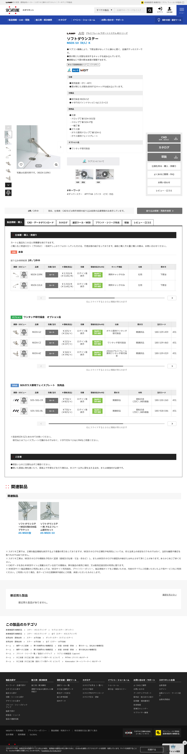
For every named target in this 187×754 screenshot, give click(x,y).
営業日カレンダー (141, 708)
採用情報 (21, 734)
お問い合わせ (164, 182)
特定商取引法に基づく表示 (86, 730)
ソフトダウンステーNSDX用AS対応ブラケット (27, 527)
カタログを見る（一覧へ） (93, 685)
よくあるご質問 (140, 685)
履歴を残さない (169, 594)
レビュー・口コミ (164, 190)
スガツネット (28, 10)
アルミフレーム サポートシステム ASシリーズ (107, 33)
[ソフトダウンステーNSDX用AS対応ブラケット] (27, 511)
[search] (150, 10)
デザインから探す (13, 701)
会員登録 (162, 685)
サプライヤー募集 (141, 712)
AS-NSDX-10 (47, 533)
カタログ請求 (88, 689)
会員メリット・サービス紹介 (170, 694)
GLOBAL (33, 734)
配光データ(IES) (63, 693)
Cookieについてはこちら (51, 750)
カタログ (164, 148)
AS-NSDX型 (24, 533)
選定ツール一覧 (63, 685)
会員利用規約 (164, 699)
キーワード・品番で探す (16, 685)
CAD (164, 138)
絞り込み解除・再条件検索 (158, 210)
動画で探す (10, 711)
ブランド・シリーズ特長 (108, 222)
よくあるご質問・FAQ (164, 174)
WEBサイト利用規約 (61, 568)
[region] (93, 278)
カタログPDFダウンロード (93, 693)
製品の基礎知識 (12, 719)
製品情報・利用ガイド (60, 730)
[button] (60, 147)
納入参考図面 (62, 697)
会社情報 (9, 734)
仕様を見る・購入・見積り (164, 166)
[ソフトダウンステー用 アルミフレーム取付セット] (49, 511)
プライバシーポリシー (83, 568)
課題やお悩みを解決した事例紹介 (42, 690)
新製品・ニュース (13, 715)
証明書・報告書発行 (142, 701)
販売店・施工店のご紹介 (143, 697)
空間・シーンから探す (15, 697)
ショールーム (113, 685)
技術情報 (137, 705)
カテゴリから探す (13, 689)
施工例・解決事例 (38, 685)
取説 (164, 157)
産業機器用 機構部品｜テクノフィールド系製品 (162, 2)
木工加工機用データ (65, 689)
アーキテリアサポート (143, 693)
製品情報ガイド (102, 568)
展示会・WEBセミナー (117, 689)
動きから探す (11, 693)
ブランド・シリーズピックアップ (16, 706)
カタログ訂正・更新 (91, 697)
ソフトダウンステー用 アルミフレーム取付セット (49, 527)
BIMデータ (61, 701)
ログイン (162, 689)
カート (51, 275)
